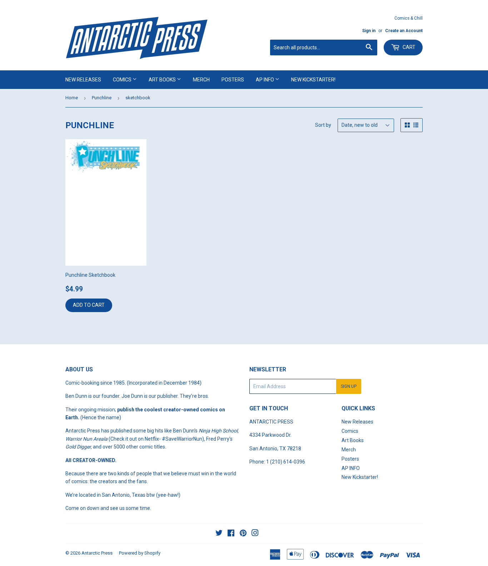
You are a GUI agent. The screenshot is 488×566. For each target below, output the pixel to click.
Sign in (368, 30)
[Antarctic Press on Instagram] (255, 534)
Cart (408, 47)
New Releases (83, 79)
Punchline (101, 97)
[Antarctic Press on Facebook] (231, 534)
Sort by (323, 125)
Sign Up (349, 386)
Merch (201, 79)
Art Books (163, 79)
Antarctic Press (97, 553)
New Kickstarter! (313, 79)
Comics (123, 79)
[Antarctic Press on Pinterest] (243, 534)
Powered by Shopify (139, 553)
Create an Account (404, 30)
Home (71, 97)
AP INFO (265, 79)
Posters (232, 79)
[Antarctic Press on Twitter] (219, 534)
